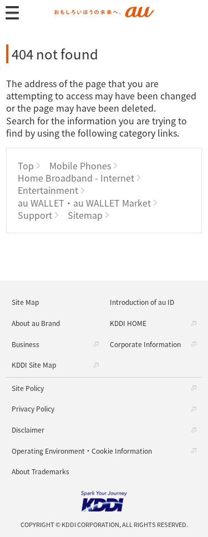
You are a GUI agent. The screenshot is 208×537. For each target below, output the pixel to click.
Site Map (25, 302)
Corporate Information (145, 344)
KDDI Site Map (34, 364)
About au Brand (36, 323)
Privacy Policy (33, 408)
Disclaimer (28, 429)
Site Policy (28, 388)
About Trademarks (40, 471)
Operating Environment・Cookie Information (82, 450)
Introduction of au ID (142, 302)
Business (25, 344)
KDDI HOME (128, 323)
